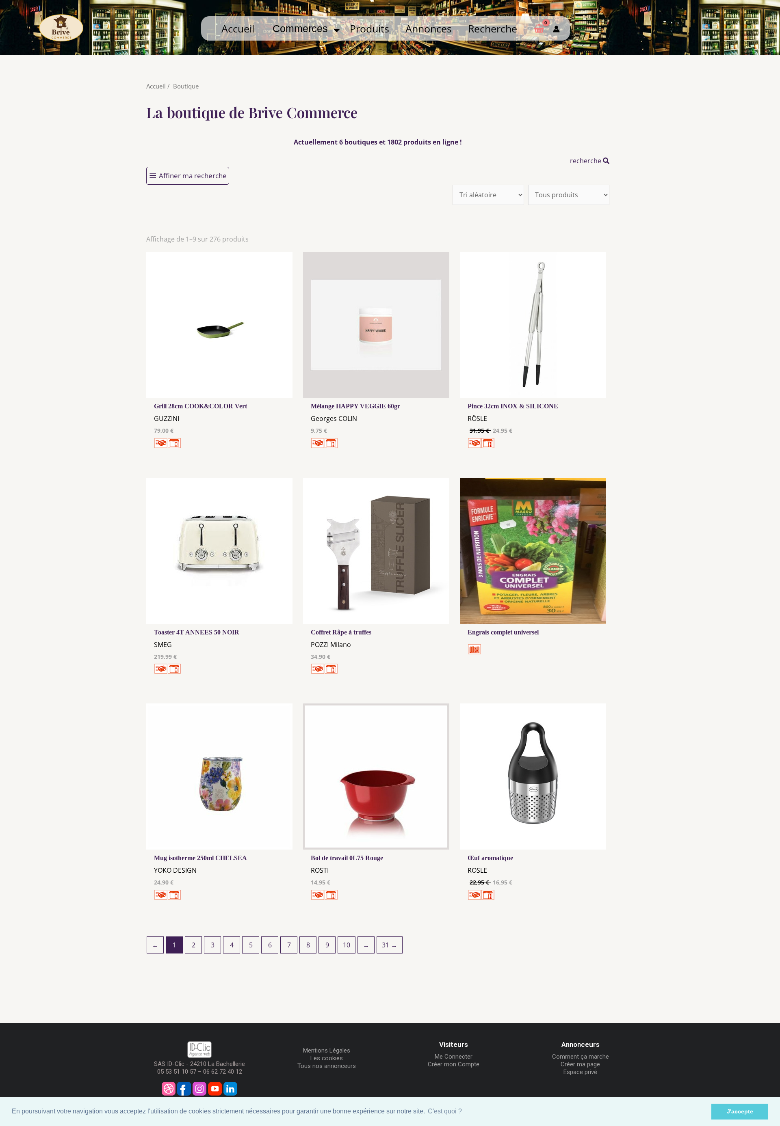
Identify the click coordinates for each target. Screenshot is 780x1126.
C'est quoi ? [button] (445, 1111)
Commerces (303, 28)
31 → (389, 944)
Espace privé (580, 1072)
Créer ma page (580, 1064)
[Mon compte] (556, 28)
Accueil (237, 28)
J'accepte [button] (740, 1111)
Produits (369, 28)
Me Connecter (453, 1056)
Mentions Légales (326, 1050)
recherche (586, 160)
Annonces (428, 28)
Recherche (492, 28)
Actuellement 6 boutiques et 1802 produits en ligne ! (378, 142)
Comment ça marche (580, 1056)
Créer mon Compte (453, 1064)
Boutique (186, 86)
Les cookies (326, 1058)
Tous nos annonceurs (326, 1066)
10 (346, 944)
